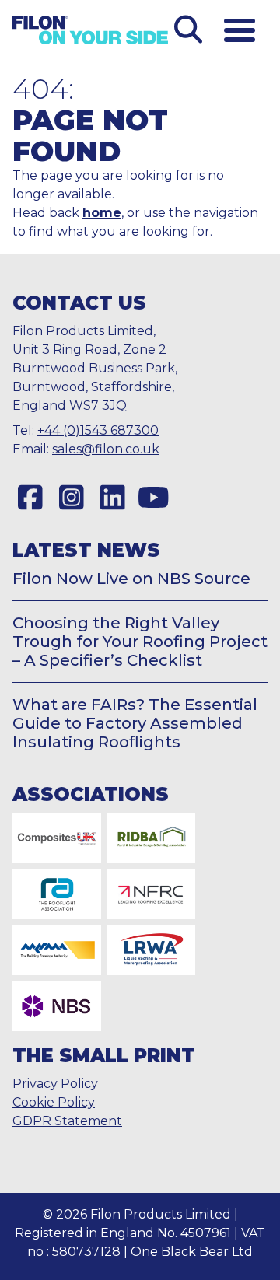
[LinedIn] (112, 498)
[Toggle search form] (187, 30)
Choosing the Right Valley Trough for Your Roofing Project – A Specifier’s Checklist (140, 642)
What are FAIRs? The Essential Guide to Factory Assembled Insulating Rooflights (134, 723)
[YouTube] (153, 498)
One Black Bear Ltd (192, 1251)
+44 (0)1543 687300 (98, 430)
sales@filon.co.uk (105, 449)
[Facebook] (29, 498)
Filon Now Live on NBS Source (131, 578)
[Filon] (90, 30)
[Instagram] (71, 498)
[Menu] (240, 30)
